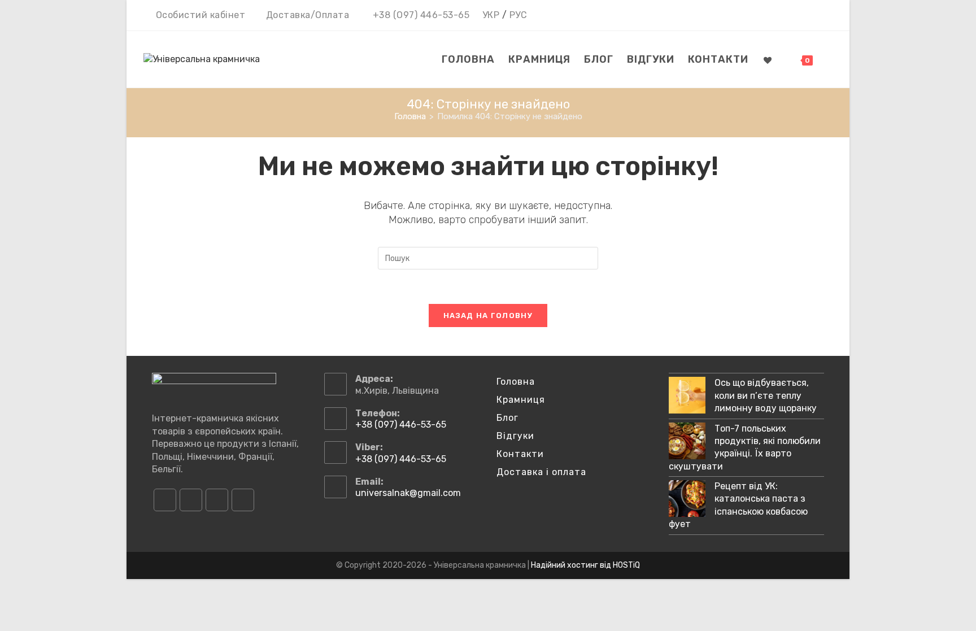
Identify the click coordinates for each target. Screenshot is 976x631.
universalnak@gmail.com (408, 493)
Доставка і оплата (541, 472)
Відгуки (515, 435)
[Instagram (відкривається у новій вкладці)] (795, 16)
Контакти (520, 454)
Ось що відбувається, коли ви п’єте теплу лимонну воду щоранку (765, 395)
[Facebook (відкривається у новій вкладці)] (778, 16)
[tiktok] (243, 500)
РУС (518, 15)
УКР (491, 15)
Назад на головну (488, 315)
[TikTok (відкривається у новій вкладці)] (826, 16)
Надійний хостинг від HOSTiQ (585, 565)
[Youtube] (217, 500)
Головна (515, 381)
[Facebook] (165, 500)
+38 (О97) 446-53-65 (421, 15)
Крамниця (520, 399)
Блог (507, 417)
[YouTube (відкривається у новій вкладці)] (811, 16)
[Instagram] (191, 500)
